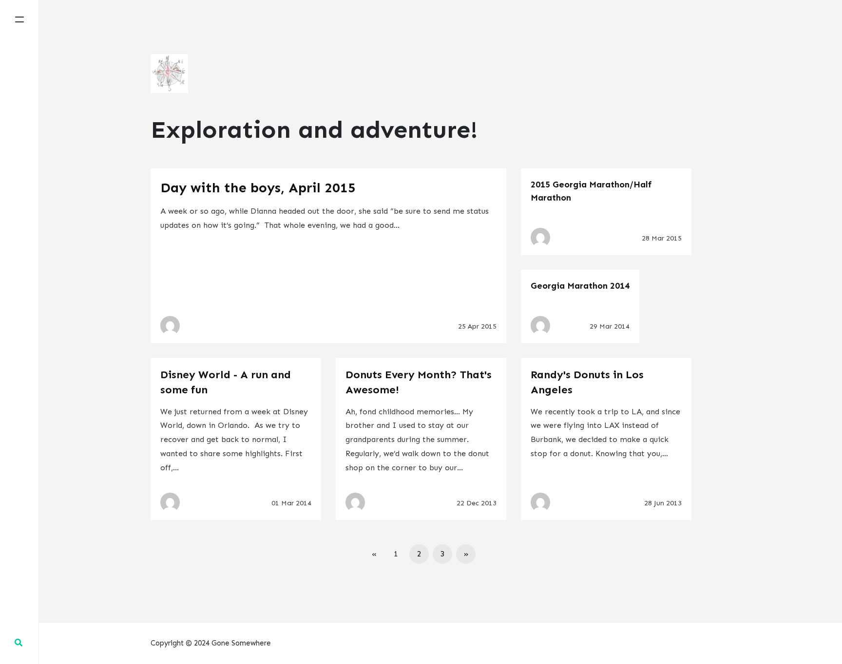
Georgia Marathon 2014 (580, 285)
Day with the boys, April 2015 (258, 188)
